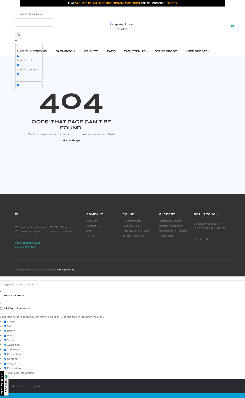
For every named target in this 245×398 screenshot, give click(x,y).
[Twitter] (207, 239)
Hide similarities (14, 295)
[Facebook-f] (195, 239)
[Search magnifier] (18, 35)
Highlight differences (17, 308)
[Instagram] (201, 239)
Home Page (71, 140)
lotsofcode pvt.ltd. (65, 269)
